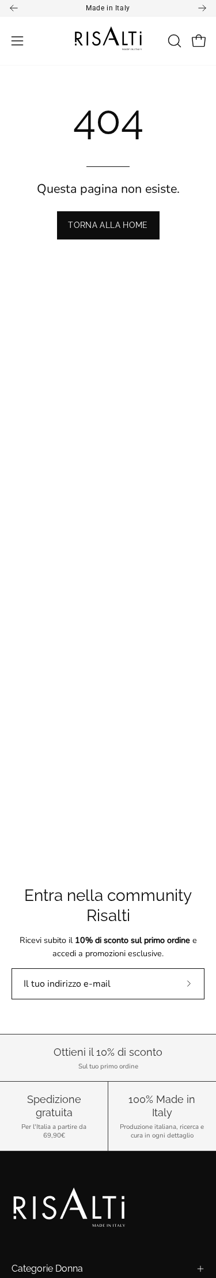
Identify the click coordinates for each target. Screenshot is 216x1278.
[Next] (202, 8)
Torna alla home (107, 225)
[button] (173, 41)
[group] (108, 8)
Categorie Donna (47, 1268)
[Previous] (14, 8)
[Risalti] (108, 40)
